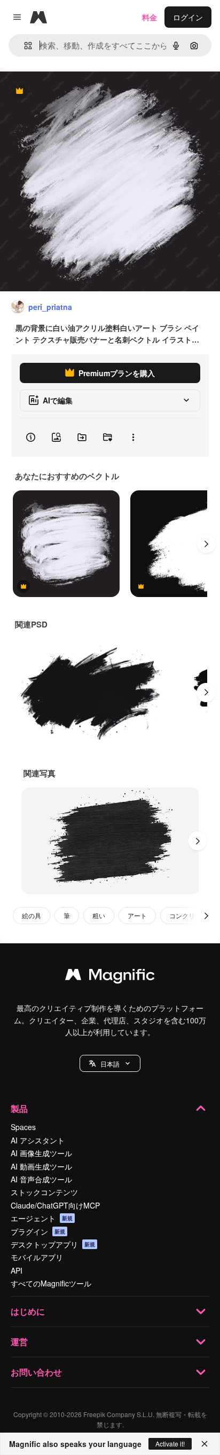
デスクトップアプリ (53, 1244)
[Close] (204, 1443)
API (16, 1270)
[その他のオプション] (133, 437)
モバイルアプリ (37, 1257)
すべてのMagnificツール (51, 1283)
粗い (98, 915)
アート (137, 915)
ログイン (188, 17)
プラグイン (38, 1231)
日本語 (110, 1063)
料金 (149, 17)
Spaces (23, 1127)
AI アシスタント (38, 1140)
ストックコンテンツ (44, 1192)
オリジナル (73, 91)
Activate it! (170, 1443)
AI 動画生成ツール (41, 1166)
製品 (19, 1108)
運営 (19, 1341)
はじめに (28, 1311)
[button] (110, 1063)
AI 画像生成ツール (41, 1153)
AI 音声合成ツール (41, 1179)
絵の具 (31, 915)
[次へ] (206, 543)
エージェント (42, 1218)
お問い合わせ (36, 1372)
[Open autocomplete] (23, 46)
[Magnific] (110, 977)
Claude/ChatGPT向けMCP (55, 1205)
